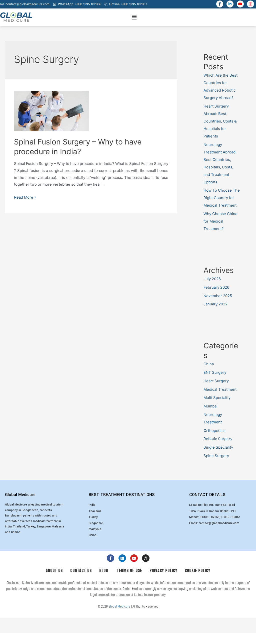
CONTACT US (82, 570)
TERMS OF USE (129, 570)
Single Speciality (218, 447)
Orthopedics (215, 430)
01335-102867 (230, 517)
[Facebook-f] (219, 3)
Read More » (25, 197)
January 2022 (216, 304)
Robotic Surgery (218, 438)
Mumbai (211, 406)
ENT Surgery (215, 372)
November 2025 (218, 295)
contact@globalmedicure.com (218, 523)
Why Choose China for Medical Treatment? (220, 221)
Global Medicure (119, 606)
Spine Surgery (216, 455)
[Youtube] (240, 3)
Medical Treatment (220, 389)
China (209, 364)
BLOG (102, 570)
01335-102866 (209, 517)
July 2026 (212, 278)
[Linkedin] (122, 558)
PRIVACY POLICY (165, 570)
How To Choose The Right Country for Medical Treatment (222, 198)
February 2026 (216, 287)
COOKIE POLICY (197, 570)
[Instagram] (250, 3)
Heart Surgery (216, 381)
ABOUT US (55, 570)
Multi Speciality (217, 397)
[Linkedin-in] (230, 3)
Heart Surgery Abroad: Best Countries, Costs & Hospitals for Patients (220, 121)
